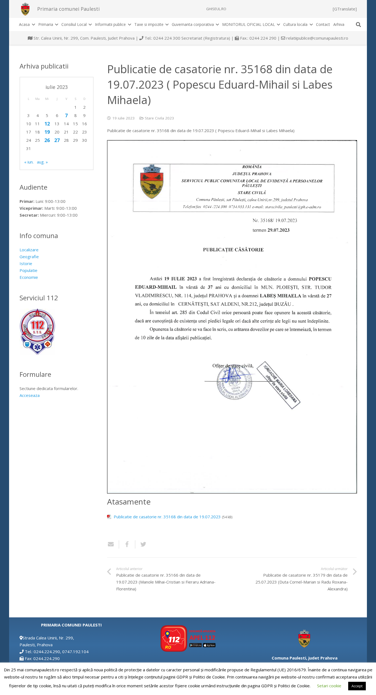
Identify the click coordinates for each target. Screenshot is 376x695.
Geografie (29, 256)
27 (57, 140)
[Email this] (113, 544)
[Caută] (358, 24)
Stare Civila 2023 (159, 118)
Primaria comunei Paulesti (68, 9)
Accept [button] (357, 685)
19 (47, 132)
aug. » (42, 162)
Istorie (26, 263)
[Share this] (127, 544)
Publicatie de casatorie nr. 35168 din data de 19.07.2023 (167, 516)
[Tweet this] (141, 544)
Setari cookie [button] (329, 685)
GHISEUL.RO (216, 8)
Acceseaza (30, 395)
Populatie (28, 270)
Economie (29, 277)
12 (47, 123)
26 (47, 140)
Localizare (29, 249)
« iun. (29, 162)
